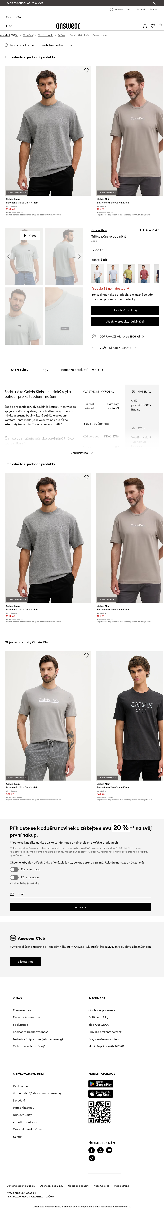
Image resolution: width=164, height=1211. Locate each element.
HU (26, 1196)
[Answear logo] (68, 26)
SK (40, 1196)
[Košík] (160, 26)
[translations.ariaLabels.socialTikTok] (91, 1158)
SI (38, 1196)
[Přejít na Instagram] (100, 1150)
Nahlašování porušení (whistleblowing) (38, 1039)
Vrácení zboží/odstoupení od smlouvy (37, 1093)
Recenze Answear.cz (26, 1017)
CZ (16, 1196)
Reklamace (20, 1086)
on (18, 17)
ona (9, 17)
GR (19, 1196)
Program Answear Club (103, 1039)
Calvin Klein (99, 230)
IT (29, 1196)
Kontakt (18, 1136)
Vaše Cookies (101, 1185)
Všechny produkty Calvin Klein (125, 321)
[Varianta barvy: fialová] (144, 273)
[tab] (82, 370)
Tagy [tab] (44, 370)
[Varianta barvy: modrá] (113, 273)
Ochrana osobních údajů (29, 1046)
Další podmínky (98, 1017)
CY (12, 1196)
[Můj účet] (145, 26)
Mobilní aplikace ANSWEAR (106, 1046)
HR (23, 1196)
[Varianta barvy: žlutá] (129, 273)
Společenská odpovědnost (30, 1032)
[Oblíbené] (152, 26)
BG (9, 1196)
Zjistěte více (25, 961)
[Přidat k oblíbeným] (87, 70)
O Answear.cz (22, 1010)
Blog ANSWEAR (98, 1024)
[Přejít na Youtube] (109, 1150)
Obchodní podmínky (101, 1010)
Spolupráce (20, 1024)
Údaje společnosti (78, 1185)
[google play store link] (100, 1084)
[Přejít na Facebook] (91, 1150)
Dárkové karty (22, 1115)
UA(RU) (49, 1196)
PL (31, 1196)
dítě (9, 26)
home (10, 35)
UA (43, 1196)
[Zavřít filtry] (154, 3)
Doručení (19, 1100)
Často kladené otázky (27, 1129)
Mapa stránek (122, 1185)
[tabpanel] (82, 416)
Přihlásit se (80, 907)
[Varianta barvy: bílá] (97, 273)
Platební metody (23, 1107)
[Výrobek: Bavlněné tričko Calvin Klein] (48, 131)
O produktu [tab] (19, 370)
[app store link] (100, 1093)
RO (35, 1196)
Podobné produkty (125, 310)
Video (32, 235)
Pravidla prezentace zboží (105, 1032)
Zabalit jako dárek (25, 1122)
